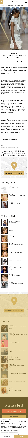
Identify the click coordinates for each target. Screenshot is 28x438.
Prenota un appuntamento (14, 411)
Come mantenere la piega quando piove (16, 284)
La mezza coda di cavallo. (7, 100)
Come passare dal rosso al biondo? (17, 381)
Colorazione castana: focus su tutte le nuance (17, 327)
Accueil (2, 5)
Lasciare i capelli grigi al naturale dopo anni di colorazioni (18, 335)
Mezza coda (13, 147)
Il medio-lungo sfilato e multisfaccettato (14, 222)
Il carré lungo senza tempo (15, 260)
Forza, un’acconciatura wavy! (15, 252)
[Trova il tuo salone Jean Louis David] (1, 2)
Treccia (16, 147)
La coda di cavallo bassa (7, 80)
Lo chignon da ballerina (14, 275)
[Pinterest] (17, 61)
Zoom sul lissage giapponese (15, 203)
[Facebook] (13, 61)
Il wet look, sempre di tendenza (16, 244)
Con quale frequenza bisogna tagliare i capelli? (17, 350)
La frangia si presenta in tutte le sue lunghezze (17, 196)
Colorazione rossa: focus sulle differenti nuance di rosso (16, 389)
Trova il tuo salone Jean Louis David (14, 173)
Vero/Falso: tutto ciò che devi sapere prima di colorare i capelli (17, 358)
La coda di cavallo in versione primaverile (15, 229)
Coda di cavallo (8, 147)
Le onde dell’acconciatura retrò (16, 236)
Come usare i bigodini (14, 342)
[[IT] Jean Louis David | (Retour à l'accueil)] (14, 1)
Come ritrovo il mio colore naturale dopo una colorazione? (17, 366)
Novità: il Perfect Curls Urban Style (17, 187)
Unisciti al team (14, 416)
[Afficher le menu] (26, 2)
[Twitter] (21, 61)
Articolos (5, 5)
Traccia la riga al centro (18, 86)
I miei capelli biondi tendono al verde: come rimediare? (17, 374)
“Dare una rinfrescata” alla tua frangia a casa (17, 268)
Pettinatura (3, 147)
